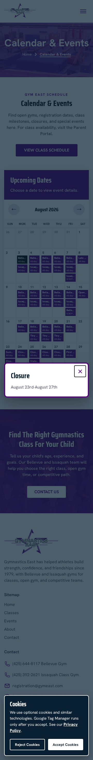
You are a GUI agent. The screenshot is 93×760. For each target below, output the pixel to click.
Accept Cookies (66, 744)
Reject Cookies (27, 744)
